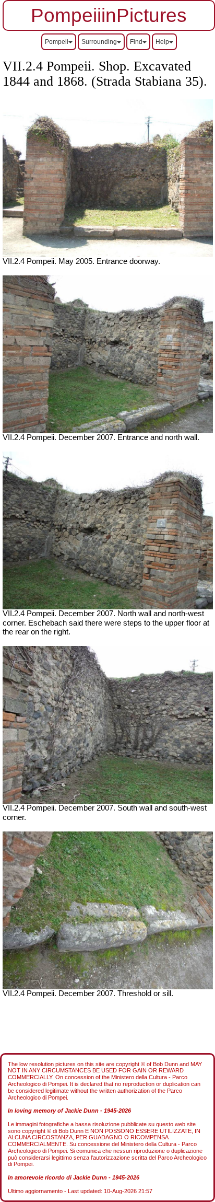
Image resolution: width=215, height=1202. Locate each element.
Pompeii (56, 41)
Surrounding (99, 41)
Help (162, 41)
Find (136, 41)
